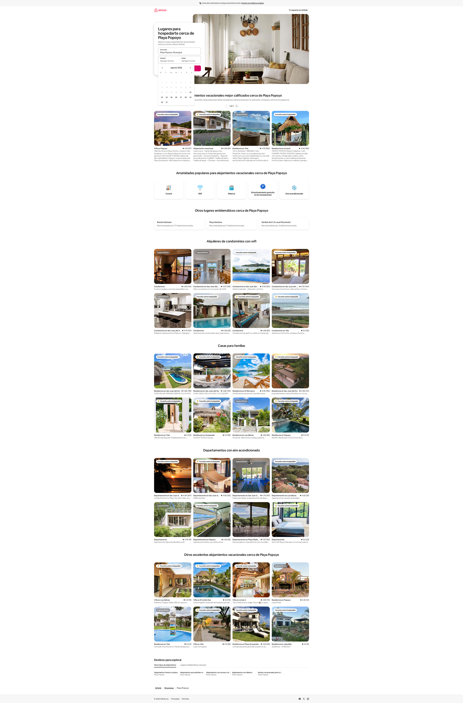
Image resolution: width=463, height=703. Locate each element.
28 (186, 97)
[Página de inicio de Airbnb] (160, 10)
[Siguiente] (237, 106)
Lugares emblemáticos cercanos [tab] (193, 665)
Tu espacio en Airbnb (298, 10)
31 (167, 102)
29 (190, 97)
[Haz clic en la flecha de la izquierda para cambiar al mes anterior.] (162, 67)
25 (171, 97)
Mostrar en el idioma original (252, 3)
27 (181, 97)
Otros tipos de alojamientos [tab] (165, 665)
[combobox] (179, 52)
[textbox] (169, 60)
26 (176, 97)
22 (190, 92)
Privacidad (175, 699)
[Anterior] (226, 106)
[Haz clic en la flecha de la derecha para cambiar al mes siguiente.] (190, 67)
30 (162, 102)
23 (162, 97)
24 (167, 97)
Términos (185, 699)
